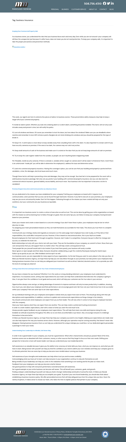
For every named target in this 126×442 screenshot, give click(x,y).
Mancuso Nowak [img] (21, 6)
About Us (93, 9)
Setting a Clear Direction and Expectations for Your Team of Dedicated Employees (38, 269)
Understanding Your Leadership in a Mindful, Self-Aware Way (31, 330)
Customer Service (78, 9)
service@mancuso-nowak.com (73, 434)
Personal (55, 9)
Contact (103, 9)
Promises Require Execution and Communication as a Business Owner (34, 189)
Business (65, 9)
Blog (112, 9)
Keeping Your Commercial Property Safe (25, 31)
